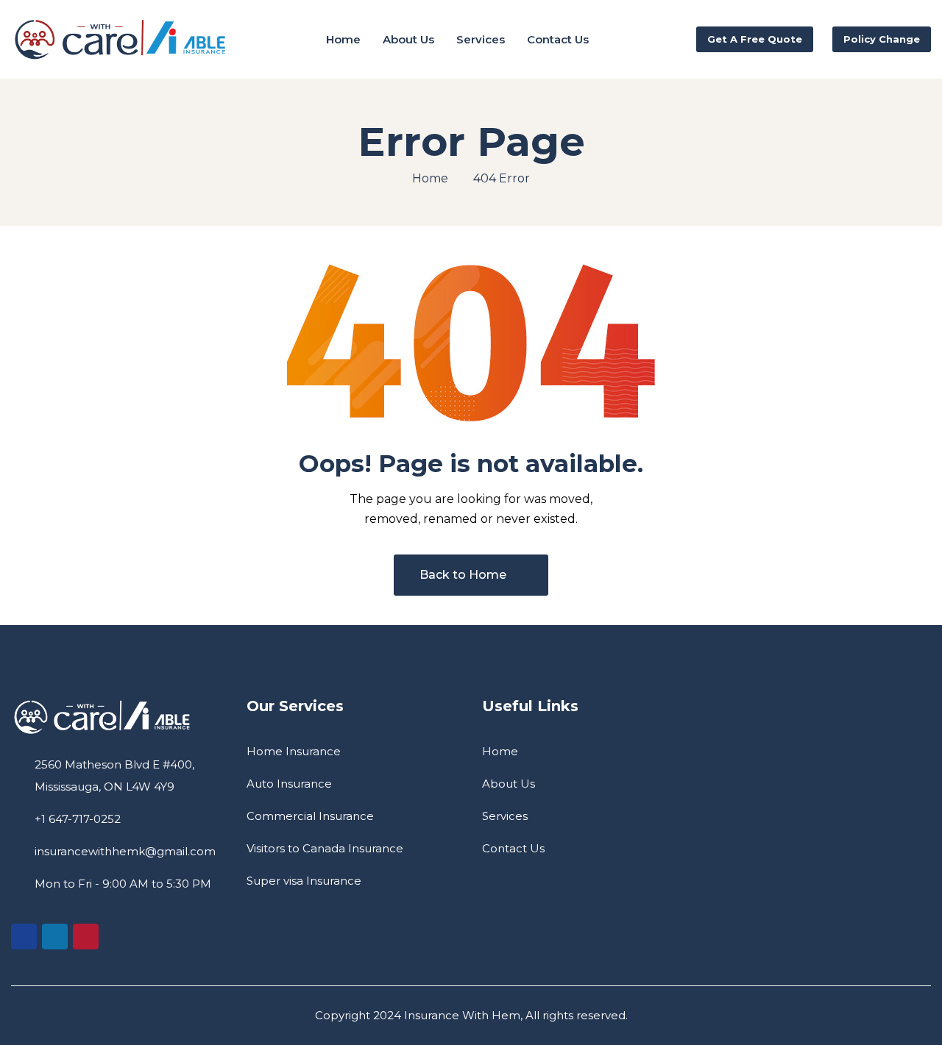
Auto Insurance (289, 784)
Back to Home (462, 575)
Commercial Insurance (310, 816)
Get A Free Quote (754, 39)
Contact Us (513, 848)
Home (430, 178)
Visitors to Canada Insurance (325, 848)
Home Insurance (294, 751)
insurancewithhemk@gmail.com (125, 851)
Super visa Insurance (304, 881)
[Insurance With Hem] (121, 40)
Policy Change (881, 39)
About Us (508, 784)
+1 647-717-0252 (78, 819)
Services (505, 816)
